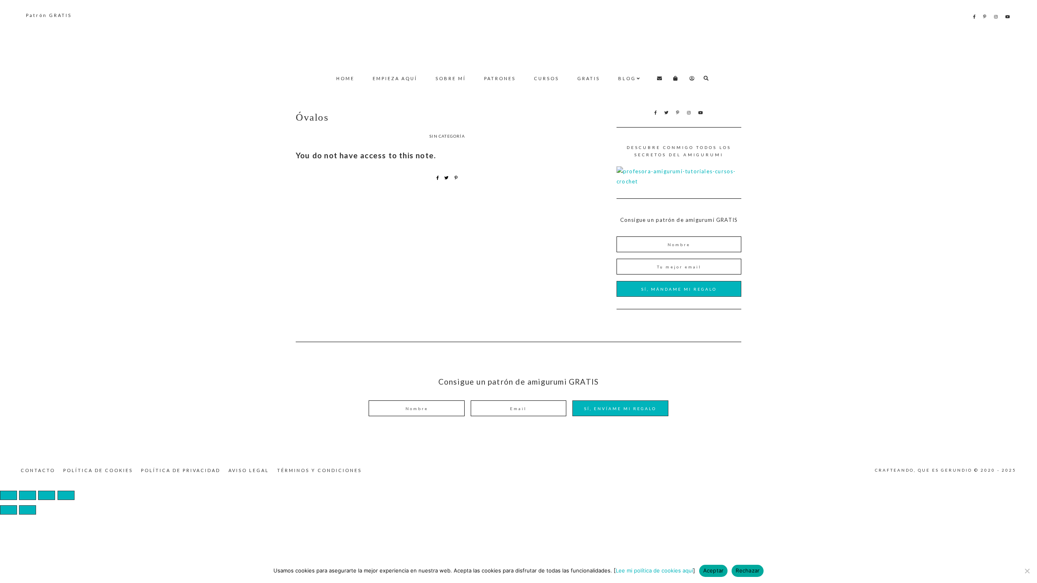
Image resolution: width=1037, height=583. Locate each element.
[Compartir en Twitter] (446, 177)
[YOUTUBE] (1008, 17)
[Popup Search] (706, 78)
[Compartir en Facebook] (437, 177)
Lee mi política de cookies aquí (654, 570)
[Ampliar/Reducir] (8, 495)
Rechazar (748, 570)
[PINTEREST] (985, 17)
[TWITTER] (667, 113)
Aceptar (713, 570)
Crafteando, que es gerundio (518, 43)
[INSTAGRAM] (996, 17)
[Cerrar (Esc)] (66, 495)
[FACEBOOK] (975, 17)
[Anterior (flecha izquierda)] (8, 510)
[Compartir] (46, 495)
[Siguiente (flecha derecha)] (27, 510)
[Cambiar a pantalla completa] (27, 495)
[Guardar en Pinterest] (456, 177)
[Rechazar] (1027, 571)
